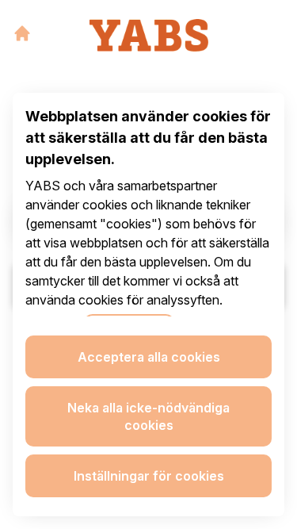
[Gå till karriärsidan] (22, 33)
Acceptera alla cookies (149, 357)
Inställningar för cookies (149, 476)
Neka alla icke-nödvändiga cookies (148, 416)
